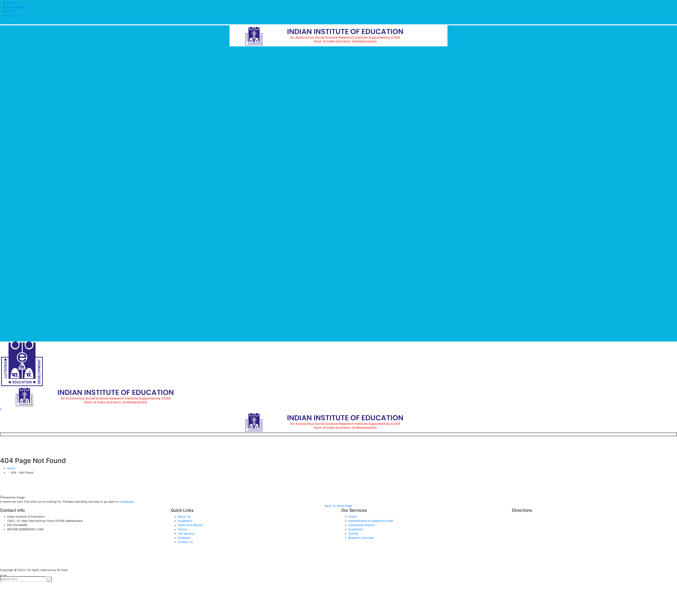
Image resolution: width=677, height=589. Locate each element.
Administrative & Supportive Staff (370, 521)
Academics (185, 521)
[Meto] (338, 35)
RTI (9, 11)
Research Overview (361, 537)
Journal (353, 533)
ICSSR (100, 562)
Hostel (352, 516)
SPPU (83, 562)
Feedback (184, 537)
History (182, 529)
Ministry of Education (17, 562)
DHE (116, 562)
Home (11, 3)
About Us (184, 516)
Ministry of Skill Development (166, 562)
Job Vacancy (186, 533)
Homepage (127, 501)
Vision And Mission (190, 525)
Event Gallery (16, 7)
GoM (131, 562)
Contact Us (14, 15)
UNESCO (64, 562)
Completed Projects (361, 525)
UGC (45, 562)
